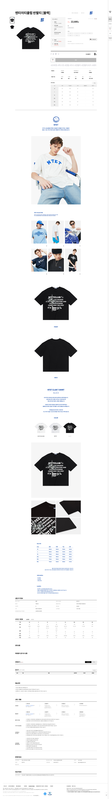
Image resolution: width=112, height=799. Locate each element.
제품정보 (110, 19)
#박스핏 (61, 65)
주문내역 (31, 705)
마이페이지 (27, 705)
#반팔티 (77, 65)
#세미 (94, 65)
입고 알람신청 (93, 39)
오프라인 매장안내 (11, 786)
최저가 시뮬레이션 (54, 19)
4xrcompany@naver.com (16, 789)
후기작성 (88, 662)
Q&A (110, 33)
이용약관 (25, 786)
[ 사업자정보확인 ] (37, 789)
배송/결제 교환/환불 (110, 38)
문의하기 (94, 670)
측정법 (95, 83)
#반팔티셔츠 (86, 65)
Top (106, 793)
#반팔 (66, 65)
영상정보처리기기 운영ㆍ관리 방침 (42, 786)
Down (106, 795)
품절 (76, 60)
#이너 (71, 65)
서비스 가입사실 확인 (35, 795)
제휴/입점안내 (18, 786)
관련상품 (110, 23)
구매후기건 (110, 29)
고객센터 (51, 786)
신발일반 (32, 619)
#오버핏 (54, 65)
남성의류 (27, 619)
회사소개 (5, 786)
